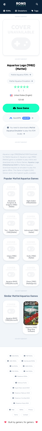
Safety (21, 409)
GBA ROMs (12, 361)
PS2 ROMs (15, 371)
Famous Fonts (22, 383)
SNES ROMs (28, 366)
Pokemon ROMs (22, 376)
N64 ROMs (29, 371)
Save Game (22, 108)
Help (12, 409)
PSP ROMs (29, 356)
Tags (36, 11)
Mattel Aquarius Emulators (19, 81)
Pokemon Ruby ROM (22, 403)
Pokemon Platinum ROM (22, 393)
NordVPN (21, 118)
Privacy (30, 409)
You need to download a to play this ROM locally (21, 131)
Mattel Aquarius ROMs (19, 75)
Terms (16, 415)
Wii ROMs (15, 366)
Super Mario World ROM (22, 388)
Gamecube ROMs (29, 361)
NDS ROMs (15, 356)
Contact (25, 415)
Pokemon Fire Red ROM (22, 398)
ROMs (8, 11)
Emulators (22, 11)
